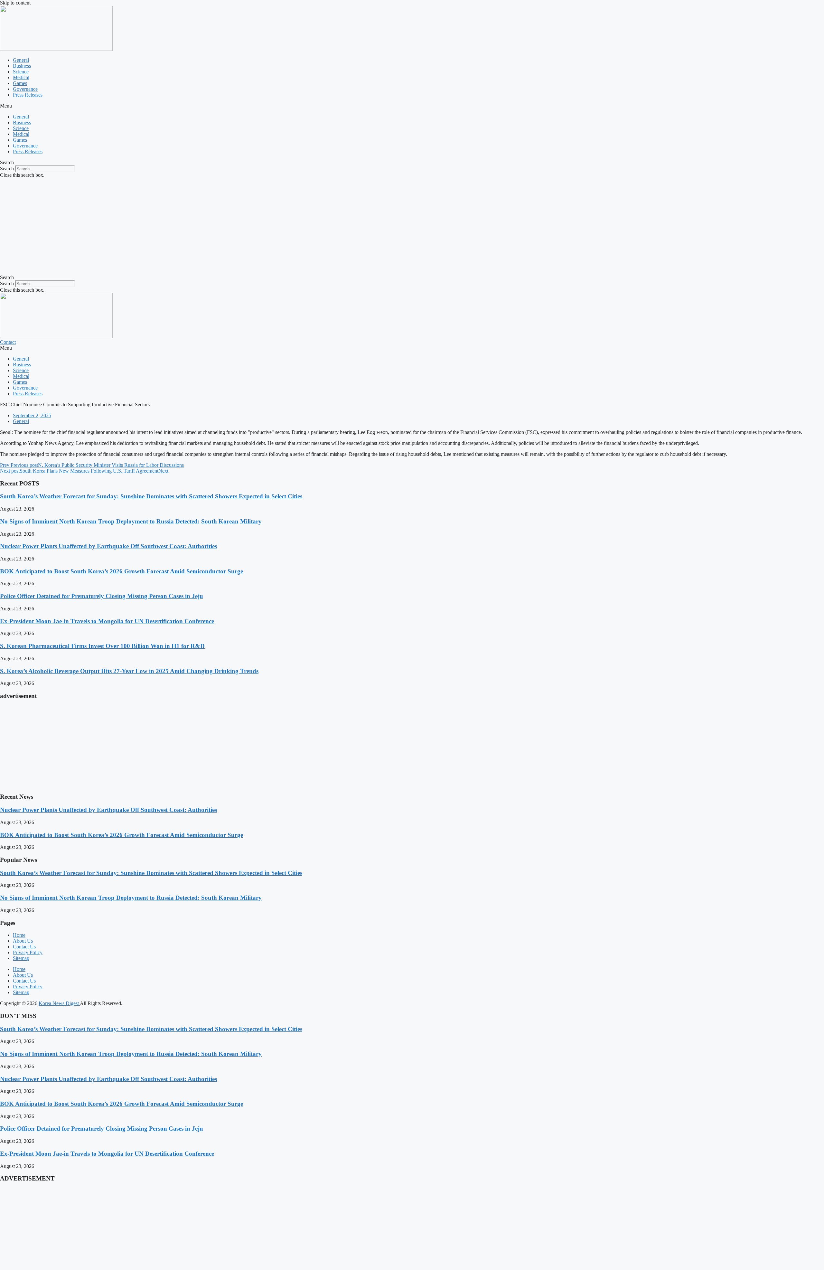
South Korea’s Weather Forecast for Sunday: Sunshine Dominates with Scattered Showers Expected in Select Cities (151, 496)
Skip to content (15, 2)
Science (21, 71)
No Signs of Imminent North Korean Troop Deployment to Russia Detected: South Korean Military (131, 521)
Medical (21, 77)
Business (22, 66)
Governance (25, 89)
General (21, 60)
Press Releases (27, 95)
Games (20, 83)
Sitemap (21, 958)
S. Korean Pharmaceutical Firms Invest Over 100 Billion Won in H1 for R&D (102, 646)
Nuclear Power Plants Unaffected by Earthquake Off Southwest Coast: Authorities (108, 546)
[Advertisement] (412, 226)
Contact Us (24, 946)
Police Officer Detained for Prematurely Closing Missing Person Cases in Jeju (101, 596)
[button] (412, 106)
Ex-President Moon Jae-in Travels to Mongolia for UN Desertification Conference (107, 621)
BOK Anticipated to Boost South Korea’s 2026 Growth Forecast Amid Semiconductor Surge (121, 571)
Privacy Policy (27, 952)
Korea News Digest (59, 1003)
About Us (23, 941)
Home (19, 935)
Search (7, 168)
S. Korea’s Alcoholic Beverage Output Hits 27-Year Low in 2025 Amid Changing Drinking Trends (129, 671)
